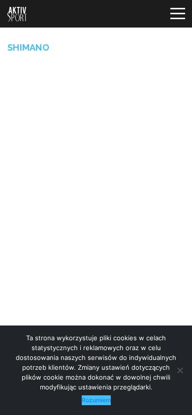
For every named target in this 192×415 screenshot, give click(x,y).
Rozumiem (96, 400)
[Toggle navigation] (177, 13)
